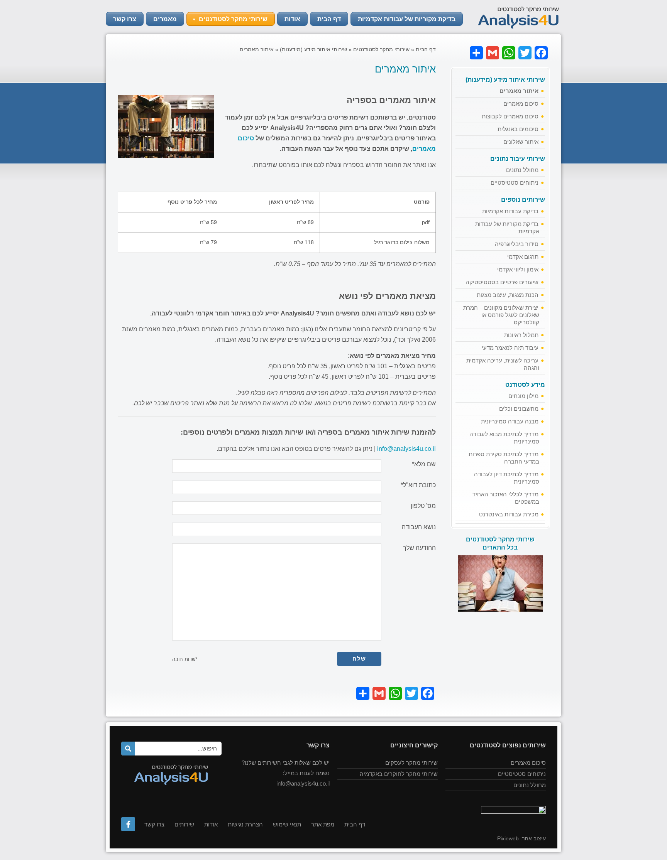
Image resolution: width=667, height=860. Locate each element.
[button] (194, 19)
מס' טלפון (423, 506)
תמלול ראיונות (521, 335)
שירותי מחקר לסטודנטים (233, 19)
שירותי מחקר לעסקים (411, 762)
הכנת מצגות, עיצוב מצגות (507, 295)
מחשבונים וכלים (518, 408)
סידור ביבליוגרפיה (516, 244)
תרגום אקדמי (522, 256)
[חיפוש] (128, 748)
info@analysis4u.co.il (406, 448)
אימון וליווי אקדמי (517, 269)
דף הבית (329, 19)
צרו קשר (124, 19)
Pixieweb (508, 838)
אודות (292, 19)
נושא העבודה (419, 527)
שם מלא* (424, 464)
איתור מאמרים (518, 91)
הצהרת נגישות (245, 824)
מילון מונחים (523, 396)
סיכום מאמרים (520, 103)
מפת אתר (322, 824)
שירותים (184, 824)
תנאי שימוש (287, 824)
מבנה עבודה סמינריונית (509, 421)
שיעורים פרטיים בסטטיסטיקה (502, 282)
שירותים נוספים (523, 199)
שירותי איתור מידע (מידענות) (505, 79)
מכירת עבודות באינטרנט (508, 514)
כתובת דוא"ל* (418, 485)
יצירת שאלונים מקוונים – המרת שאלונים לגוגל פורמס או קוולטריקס (501, 314)
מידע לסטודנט (525, 384)
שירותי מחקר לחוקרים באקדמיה (399, 774)
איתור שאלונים (520, 141)
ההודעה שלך (419, 548)
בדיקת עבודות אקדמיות (510, 211)
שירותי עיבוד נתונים (517, 158)
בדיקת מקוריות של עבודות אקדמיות (406, 19)
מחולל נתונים (522, 170)
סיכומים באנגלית (518, 129)
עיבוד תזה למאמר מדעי (510, 347)
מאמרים (165, 19)
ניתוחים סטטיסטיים (514, 182)
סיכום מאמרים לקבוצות (510, 116)
